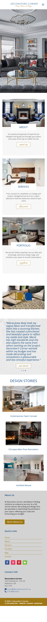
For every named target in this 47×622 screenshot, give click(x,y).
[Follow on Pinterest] (19, 562)
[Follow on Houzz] (25, 562)
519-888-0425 (13, 591)
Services (8, 545)
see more (23, 362)
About (7, 541)
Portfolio (8, 549)
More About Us (14, 521)
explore (23, 263)
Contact (8, 556)
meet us (23, 145)
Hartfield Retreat (23, 485)
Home (7, 537)
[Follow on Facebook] (7, 562)
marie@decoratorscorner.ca (18, 589)
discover (23, 206)
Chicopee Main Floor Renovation (23, 449)
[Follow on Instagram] (13, 562)
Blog (6, 553)
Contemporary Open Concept (23, 416)
